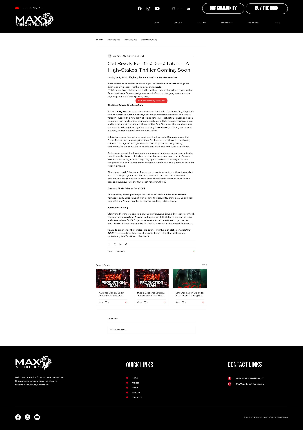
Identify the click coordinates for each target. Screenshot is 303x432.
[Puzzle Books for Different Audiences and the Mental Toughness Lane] (151, 278)
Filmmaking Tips (114, 40)
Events (135, 387)
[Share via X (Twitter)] (115, 244)
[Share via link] (126, 244)
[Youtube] (157, 8)
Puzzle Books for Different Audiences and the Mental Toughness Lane (151, 294)
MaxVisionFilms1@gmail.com (250, 384)
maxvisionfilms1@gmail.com (32, 8)
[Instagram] (148, 8)
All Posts (99, 40)
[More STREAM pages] (205, 22)
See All (204, 265)
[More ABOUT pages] (181, 22)
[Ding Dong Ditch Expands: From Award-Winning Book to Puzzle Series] (190, 278)
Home (135, 377)
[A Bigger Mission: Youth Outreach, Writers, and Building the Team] (113, 278)
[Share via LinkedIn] (120, 244)
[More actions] (193, 56)
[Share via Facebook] (109, 244)
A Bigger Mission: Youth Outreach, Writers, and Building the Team (111, 294)
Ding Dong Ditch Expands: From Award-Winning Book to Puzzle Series (190, 294)
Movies (135, 382)
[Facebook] (139, 8)
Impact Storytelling (149, 40)
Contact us (137, 397)
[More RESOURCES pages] (231, 22)
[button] (188, 8)
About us (136, 392)
